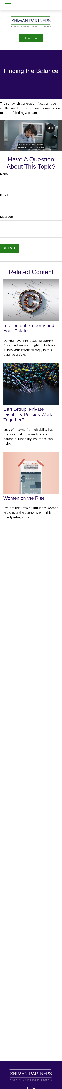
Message (6, 217)
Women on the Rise (24, 498)
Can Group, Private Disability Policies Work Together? (27, 414)
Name (4, 174)
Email (4, 195)
